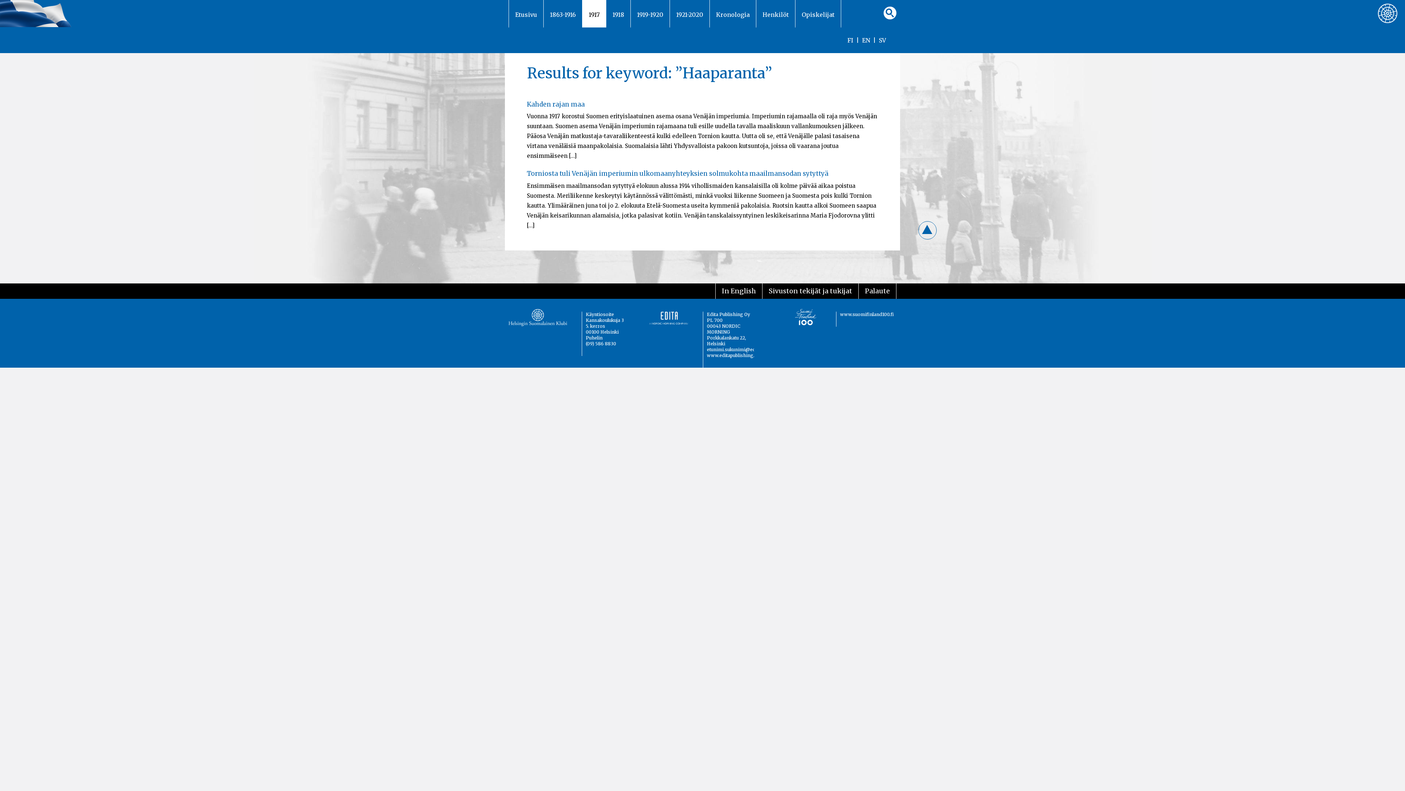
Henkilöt (776, 14)
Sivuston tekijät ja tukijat (810, 291)
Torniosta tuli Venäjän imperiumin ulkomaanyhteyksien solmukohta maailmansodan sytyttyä (677, 174)
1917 (594, 14)
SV (882, 40)
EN (866, 40)
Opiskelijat (818, 14)
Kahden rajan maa (556, 104)
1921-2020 (689, 14)
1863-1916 (563, 14)
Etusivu (526, 14)
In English (739, 291)
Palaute (877, 291)
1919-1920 (650, 14)
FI (850, 40)
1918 (618, 14)
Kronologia (733, 14)
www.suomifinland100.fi (867, 314)
